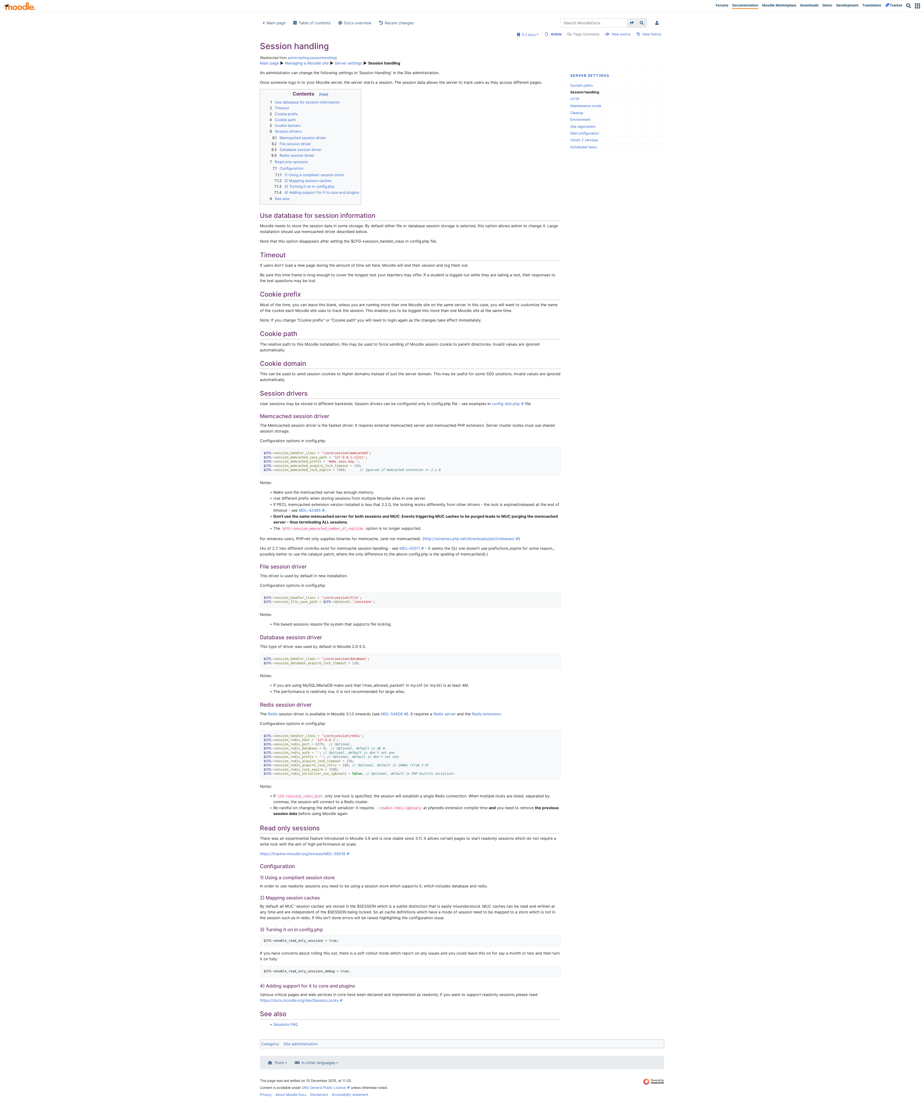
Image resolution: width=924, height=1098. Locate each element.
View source (620, 34)
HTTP (574, 99)
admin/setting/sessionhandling (311, 58)
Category (269, 1043)
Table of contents (315, 22)
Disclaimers (319, 1094)
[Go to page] (632, 22)
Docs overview (357, 22)
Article (556, 34)
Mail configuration (584, 133)
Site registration (583, 126)
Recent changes (399, 22)
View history (651, 34)
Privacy (266, 1094)
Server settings (348, 63)
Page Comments (586, 34)
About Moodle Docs (291, 1094)
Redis (273, 713)
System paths (581, 85)
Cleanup (576, 113)
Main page (276, 22)
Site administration (300, 1043)
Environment (580, 119)
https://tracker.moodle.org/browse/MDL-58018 (302, 853)
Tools (279, 1062)
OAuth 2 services (584, 140)
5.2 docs (528, 34)
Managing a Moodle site (307, 63)
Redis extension (486, 713)
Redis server (444, 713)
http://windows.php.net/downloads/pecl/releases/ (469, 538)
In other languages (318, 1062)
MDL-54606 (392, 713)
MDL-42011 (409, 548)
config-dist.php (506, 403)
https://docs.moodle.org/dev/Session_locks (299, 1000)
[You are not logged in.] (657, 23)
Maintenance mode (585, 106)
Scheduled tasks (583, 147)
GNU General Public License (324, 1087)
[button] (917, 6)
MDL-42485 (310, 510)
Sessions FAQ (285, 1024)
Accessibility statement (350, 1094)
